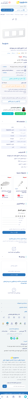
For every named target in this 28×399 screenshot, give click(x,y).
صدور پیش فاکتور (6, 10)
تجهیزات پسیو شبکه (19, 14)
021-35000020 (13, 331)
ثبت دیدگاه (13, 232)
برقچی (26, 14)
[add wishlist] (16, 19)
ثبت (5, 386)
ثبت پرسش (13, 274)
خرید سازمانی (20, 10)
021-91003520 (5, 331)
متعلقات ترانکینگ (9, 14)
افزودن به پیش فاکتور (13, 101)
